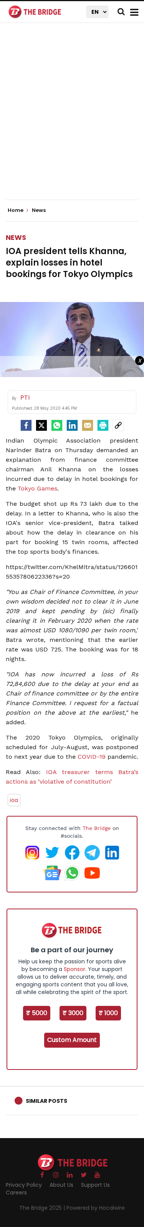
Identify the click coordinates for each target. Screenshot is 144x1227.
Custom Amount (72, 1039)
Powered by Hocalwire (95, 1208)
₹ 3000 (73, 1013)
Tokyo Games (37, 488)
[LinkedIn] (72, 425)
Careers (16, 1192)
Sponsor (74, 969)
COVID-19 (92, 756)
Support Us (95, 1185)
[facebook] (26, 425)
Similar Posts (46, 1101)
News (16, 237)
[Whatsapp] (57, 425)
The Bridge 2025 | (42, 1208)
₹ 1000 (108, 1013)
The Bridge (97, 828)
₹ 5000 (36, 1013)
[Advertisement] (72, 118)
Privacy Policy (24, 1185)
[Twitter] (41, 425)
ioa (14, 800)
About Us (61, 1185)
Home (16, 210)
